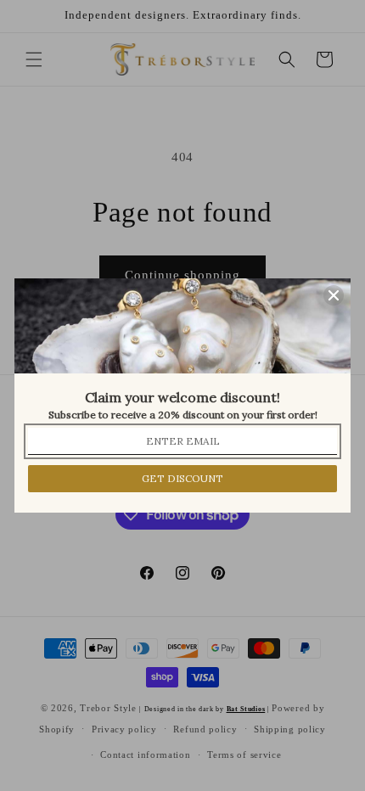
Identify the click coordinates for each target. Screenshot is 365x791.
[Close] (333, 295)
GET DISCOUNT (182, 478)
